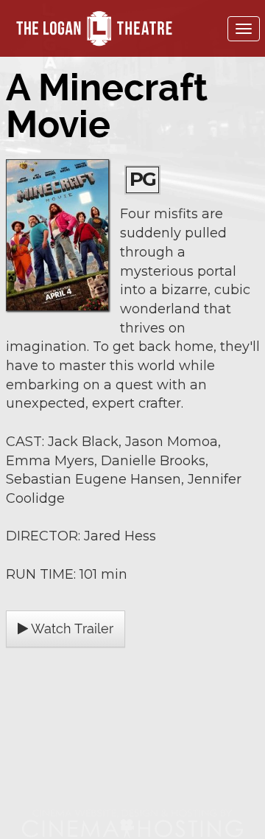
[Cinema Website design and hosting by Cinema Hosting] (132, 823)
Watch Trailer (70, 628)
